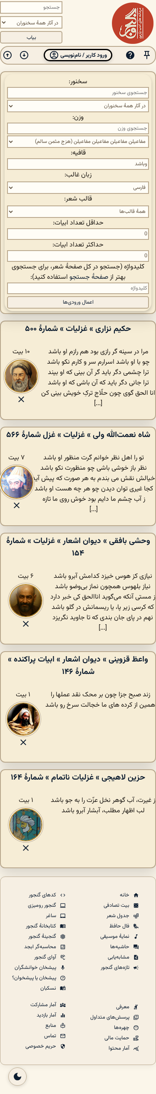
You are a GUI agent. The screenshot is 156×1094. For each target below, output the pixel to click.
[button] (147, 55)
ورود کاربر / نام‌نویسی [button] (83, 55)
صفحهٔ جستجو (88, 277)
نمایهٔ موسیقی (115, 936)
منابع (51, 1026)
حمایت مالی (117, 1038)
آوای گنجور (45, 957)
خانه (125, 895)
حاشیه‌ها (120, 947)
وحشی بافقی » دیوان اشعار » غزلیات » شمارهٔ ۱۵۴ (78, 547)
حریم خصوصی (41, 1046)
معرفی (123, 1007)
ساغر (51, 916)
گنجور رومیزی (42, 905)
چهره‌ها (122, 1028)
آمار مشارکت (43, 1005)
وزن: (78, 117)
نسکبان (48, 988)
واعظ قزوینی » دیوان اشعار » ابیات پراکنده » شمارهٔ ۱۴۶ (78, 665)
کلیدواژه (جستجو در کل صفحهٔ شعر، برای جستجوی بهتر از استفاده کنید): (78, 272)
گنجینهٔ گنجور (42, 936)
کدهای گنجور (43, 895)
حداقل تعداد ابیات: (78, 223)
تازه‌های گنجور (116, 968)
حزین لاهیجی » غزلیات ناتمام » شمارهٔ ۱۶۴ (78, 777)
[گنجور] (132, 23)
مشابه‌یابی (119, 957)
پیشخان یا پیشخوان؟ (34, 978)
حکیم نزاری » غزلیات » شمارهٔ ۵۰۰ (78, 329)
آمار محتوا (120, 1048)
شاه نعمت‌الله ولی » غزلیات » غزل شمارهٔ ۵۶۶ (78, 435)
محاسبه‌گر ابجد (40, 947)
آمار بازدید (47, 1015)
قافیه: (78, 153)
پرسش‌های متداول (110, 1017)
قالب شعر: (78, 199)
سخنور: (78, 82)
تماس (50, 1036)
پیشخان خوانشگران (36, 968)
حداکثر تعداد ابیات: (78, 245)
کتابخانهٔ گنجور (41, 926)
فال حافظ (120, 926)
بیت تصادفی (117, 905)
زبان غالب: (78, 175)
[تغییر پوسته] (17, 1076)
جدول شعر (118, 916)
